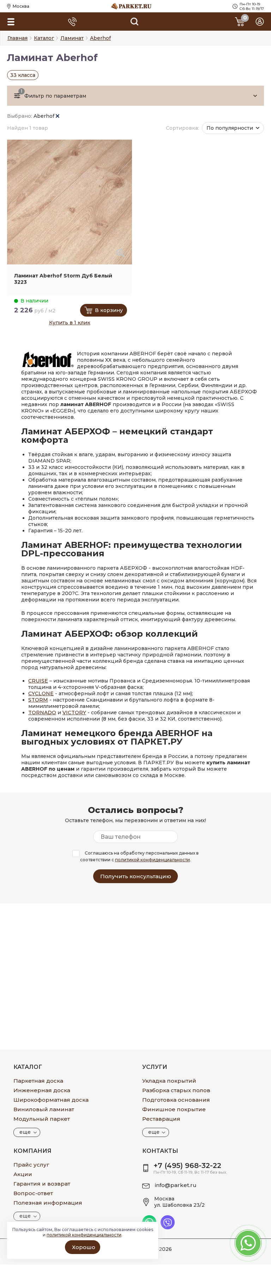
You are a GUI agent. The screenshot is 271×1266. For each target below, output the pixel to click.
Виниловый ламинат (43, 1109)
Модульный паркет (41, 1118)
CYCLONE (41, 693)
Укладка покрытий (169, 1080)
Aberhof (45, 116)
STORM (38, 700)
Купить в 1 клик (69, 322)
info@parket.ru (176, 1185)
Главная (17, 38)
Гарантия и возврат (41, 1183)
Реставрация (161, 1118)
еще (25, 1132)
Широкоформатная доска (51, 1099)
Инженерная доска (41, 1090)
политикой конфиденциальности (152, 859)
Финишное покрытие (174, 1109)
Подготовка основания (176, 1099)
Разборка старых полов (176, 1090)
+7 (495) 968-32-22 (187, 1165)
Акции (22, 1174)
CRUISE (38, 681)
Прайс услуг (31, 1164)
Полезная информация (47, 1202)
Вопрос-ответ (33, 1193)
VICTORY (74, 712)
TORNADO (42, 712)
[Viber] (168, 1227)
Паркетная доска (38, 1080)
